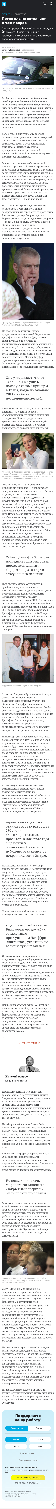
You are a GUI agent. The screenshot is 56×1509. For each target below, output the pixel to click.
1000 (39, 1439)
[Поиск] (51, 4)
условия (18, 1470)
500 (15, 1446)
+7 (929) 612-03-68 (12, 1496)
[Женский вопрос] (29, 1061)
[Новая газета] (4, 4)
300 (39, 1446)
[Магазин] (45, 4)
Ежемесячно (17, 1428)
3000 (15, 1439)
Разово (39, 1428)
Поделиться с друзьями (26, 1483)
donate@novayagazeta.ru (15, 1494)
